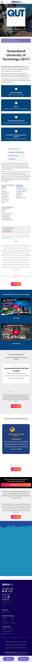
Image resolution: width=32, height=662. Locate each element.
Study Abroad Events (7, 601)
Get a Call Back (5, 603)
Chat (9, 659)
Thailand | (19, 647)
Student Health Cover (7, 631)
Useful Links (19, 652)
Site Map (24, 654)
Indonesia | (24, 642)
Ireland (13, 622)
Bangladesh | (14, 642)
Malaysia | (8, 645)
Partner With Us (6, 612)
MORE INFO (14, 485)
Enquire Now (16, 517)
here (25, 235)
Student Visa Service (7, 633)
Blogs (3, 606)
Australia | (8, 642)
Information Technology (22, 189)
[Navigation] (2, 2)
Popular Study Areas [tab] (13, 149)
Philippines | (23, 645)
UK (12, 620)
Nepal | (13, 645)
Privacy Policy (17, 654)
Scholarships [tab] (11, 159)
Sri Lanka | (14, 647)
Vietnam (24, 647)
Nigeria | (17, 645)
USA (12, 618)
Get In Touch (16, 284)
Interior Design (5, 201)
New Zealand (5, 622)
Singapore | (8, 647)
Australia (4, 618)
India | (19, 642)
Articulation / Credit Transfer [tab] (16, 152)
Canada (4, 620)
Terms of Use (9, 654)
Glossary (25, 652)
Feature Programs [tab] (13, 155)
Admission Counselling (7, 628)
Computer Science (20, 188)
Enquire (24, 659)
